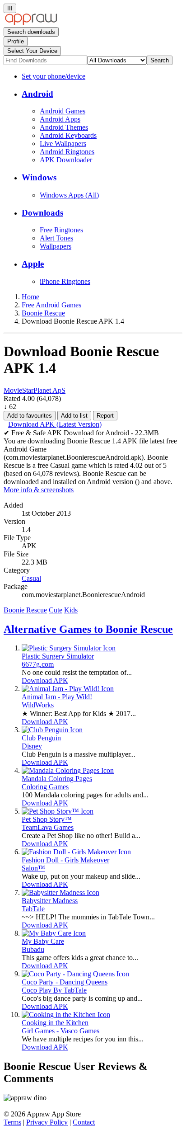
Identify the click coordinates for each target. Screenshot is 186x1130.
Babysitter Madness (50, 900)
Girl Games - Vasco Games (60, 1031)
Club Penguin (41, 738)
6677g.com (38, 664)
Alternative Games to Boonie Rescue (88, 629)
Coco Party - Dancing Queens (64, 982)
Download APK (45, 680)
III (10, 8)
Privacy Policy (47, 1122)
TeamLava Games (48, 827)
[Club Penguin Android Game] (52, 730)
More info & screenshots (39, 490)
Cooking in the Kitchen (55, 1022)
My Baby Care (43, 941)
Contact (84, 1122)
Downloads (42, 212)
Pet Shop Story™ (47, 819)
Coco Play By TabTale (54, 990)
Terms (12, 1122)
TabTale (33, 909)
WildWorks (38, 705)
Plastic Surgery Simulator (58, 656)
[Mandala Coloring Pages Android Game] (68, 770)
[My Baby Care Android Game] (54, 933)
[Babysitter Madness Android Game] (60, 892)
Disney (32, 746)
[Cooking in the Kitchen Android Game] (66, 1014)
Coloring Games (45, 787)
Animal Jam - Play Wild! (57, 697)
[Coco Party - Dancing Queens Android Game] (75, 974)
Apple (33, 263)
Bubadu (33, 949)
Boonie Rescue (25, 610)
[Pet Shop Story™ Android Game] (57, 811)
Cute (55, 610)
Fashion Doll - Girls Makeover (65, 860)
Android (37, 94)
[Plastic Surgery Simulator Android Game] (69, 648)
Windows (39, 177)
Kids (71, 610)
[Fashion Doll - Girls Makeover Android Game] (76, 852)
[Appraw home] (31, 23)
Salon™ (33, 868)
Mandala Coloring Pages (57, 778)
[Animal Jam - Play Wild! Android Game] (68, 688)
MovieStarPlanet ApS (34, 390)
